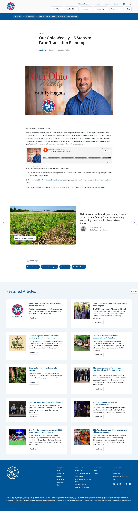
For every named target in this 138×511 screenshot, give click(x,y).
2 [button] (7, 246)
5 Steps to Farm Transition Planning (43, 166)
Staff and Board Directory (83, 473)
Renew (107, 4)
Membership (70, 9)
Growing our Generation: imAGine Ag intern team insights (110, 304)
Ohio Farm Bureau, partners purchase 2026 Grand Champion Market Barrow (45, 431)
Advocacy (85, 9)
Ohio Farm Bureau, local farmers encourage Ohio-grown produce (110, 431)
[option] (69, 225)
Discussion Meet (32, 267)
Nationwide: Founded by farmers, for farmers (43, 369)
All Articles (30, 16)
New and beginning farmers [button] (25, 238)
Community (99, 9)
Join (98, 4)
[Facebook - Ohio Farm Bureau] (114, 484)
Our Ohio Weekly (30, 166)
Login (116, 4)
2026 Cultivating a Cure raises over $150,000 (46, 402)
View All (134, 291)
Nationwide (65, 267)
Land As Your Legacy (83, 141)
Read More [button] (33, 318)
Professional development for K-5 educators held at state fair (106, 337)
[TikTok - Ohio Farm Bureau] (130, 484)
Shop (128, 9)
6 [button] (15, 246)
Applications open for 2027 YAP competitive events (105, 403)
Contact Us (78, 470)
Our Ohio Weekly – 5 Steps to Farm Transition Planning (58, 16)
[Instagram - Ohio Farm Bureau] (123, 484)
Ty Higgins (42, 50)
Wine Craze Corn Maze (97, 187)
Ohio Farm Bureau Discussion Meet (50, 180)
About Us (56, 9)
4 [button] (11, 246)
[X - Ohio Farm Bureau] (117, 484)
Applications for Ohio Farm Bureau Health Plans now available (45, 304)
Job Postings (79, 476)
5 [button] (13, 246)
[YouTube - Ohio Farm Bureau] (126, 484)
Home (19, 16)
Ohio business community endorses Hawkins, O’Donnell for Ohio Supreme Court (108, 370)
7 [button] (17, 246)
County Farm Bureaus (82, 487)
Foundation (115, 9)
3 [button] (9, 246)
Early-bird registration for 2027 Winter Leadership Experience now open (43, 337)
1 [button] (5, 246)
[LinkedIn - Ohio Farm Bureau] (120, 484)
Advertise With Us (80, 484)
